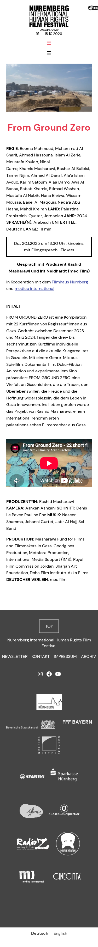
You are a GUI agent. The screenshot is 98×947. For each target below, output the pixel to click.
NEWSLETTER (14, 656)
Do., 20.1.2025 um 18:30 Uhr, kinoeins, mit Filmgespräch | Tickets (49, 247)
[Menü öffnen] (49, 43)
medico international (34, 288)
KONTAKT (41, 656)
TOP (49, 626)
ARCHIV (88, 656)
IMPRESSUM (65, 656)
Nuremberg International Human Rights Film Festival (49, 643)
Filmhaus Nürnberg (70, 282)
